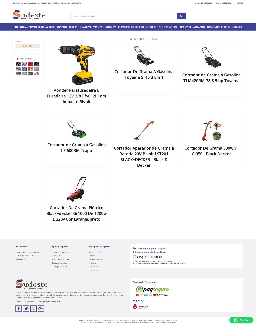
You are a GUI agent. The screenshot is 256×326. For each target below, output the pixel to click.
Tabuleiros (98, 27)
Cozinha (73, 27)
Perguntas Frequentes (61, 252)
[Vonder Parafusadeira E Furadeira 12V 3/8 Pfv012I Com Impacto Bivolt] (76, 64)
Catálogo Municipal (203, 3)
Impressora (110, 27)
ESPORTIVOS (185, 27)
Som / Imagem (213, 27)
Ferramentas (85, 27)
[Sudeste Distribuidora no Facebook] (19, 309)
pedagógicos (137, 27)
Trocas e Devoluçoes (60, 259)
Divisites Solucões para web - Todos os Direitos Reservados (131, 320)
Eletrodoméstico (154, 27)
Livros (52, 27)
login (26, 3)
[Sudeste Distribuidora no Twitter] (26, 309)
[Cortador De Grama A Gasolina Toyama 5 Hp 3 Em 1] (144, 55)
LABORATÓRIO (199, 27)
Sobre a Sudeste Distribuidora (27, 252)
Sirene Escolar (21, 27)
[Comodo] (141, 306)
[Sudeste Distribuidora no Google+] (41, 309)
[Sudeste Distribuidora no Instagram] (34, 309)
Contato (239, 3)
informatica (124, 27)
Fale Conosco (20, 259)
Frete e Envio (57, 256)
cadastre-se (35, 3)
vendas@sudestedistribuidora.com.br (168, 263)
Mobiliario (237, 27)
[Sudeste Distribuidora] (29, 14)
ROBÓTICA (225, 27)
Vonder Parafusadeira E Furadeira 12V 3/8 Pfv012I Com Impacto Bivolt (76, 95)
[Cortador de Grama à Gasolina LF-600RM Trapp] (76, 128)
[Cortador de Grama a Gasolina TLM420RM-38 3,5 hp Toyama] (211, 57)
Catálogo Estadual (223, 3)
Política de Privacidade (24, 256)
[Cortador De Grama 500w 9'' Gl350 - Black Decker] (211, 130)
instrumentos (171, 27)
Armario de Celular (38, 27)
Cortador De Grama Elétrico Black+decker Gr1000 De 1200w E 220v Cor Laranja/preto (76, 213)
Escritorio (62, 27)
